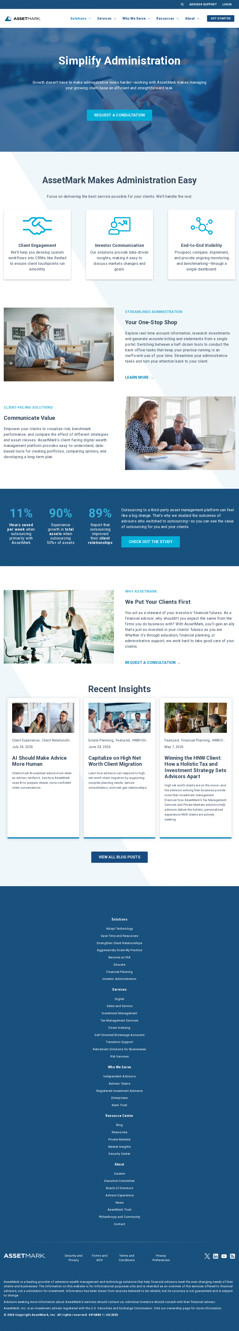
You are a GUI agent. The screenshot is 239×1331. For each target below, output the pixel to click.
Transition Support (119, 1042)
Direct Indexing (119, 1027)
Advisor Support (203, 4)
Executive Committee (119, 1181)
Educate (120, 964)
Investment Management (119, 1013)
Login (227, 4)
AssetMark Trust (120, 1209)
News (120, 1202)
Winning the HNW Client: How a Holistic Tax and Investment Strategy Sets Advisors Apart (195, 767)
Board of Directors (119, 1188)
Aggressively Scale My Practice (119, 950)
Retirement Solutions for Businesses (119, 1049)
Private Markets (119, 1139)
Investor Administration (119, 979)
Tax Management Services (119, 1020)
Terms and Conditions (127, 1258)
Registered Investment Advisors (119, 1091)
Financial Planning (195, 740)
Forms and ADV (100, 1258)
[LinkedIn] (215, 1256)
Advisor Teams (119, 1083)
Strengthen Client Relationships (119, 943)
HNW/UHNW (141, 740)
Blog (119, 1125)
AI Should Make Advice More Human (39, 761)
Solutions (78, 18)
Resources (165, 18)
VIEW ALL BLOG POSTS (119, 857)
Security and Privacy (74, 1258)
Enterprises (119, 1098)
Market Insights (119, 1146)
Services (104, 18)
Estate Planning (100, 740)
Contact (119, 1224)
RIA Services (119, 1056)
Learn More (137, 377)
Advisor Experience (119, 1195)
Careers (119, 1173)
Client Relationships (57, 740)
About (190, 18)
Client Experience (26, 740)
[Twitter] (207, 1256)
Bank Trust (119, 1105)
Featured (123, 740)
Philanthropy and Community (119, 1217)
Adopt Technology (119, 928)
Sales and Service (120, 1006)
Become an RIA (120, 957)
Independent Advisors (119, 1076)
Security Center (119, 1153)
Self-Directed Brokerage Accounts (119, 1035)
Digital (119, 999)
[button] (88, 18)
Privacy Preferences (161, 1258)
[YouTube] (224, 1256)
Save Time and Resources (119, 936)
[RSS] (232, 1256)
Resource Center (119, 1116)
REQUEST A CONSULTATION (119, 115)
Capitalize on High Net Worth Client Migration (115, 761)
